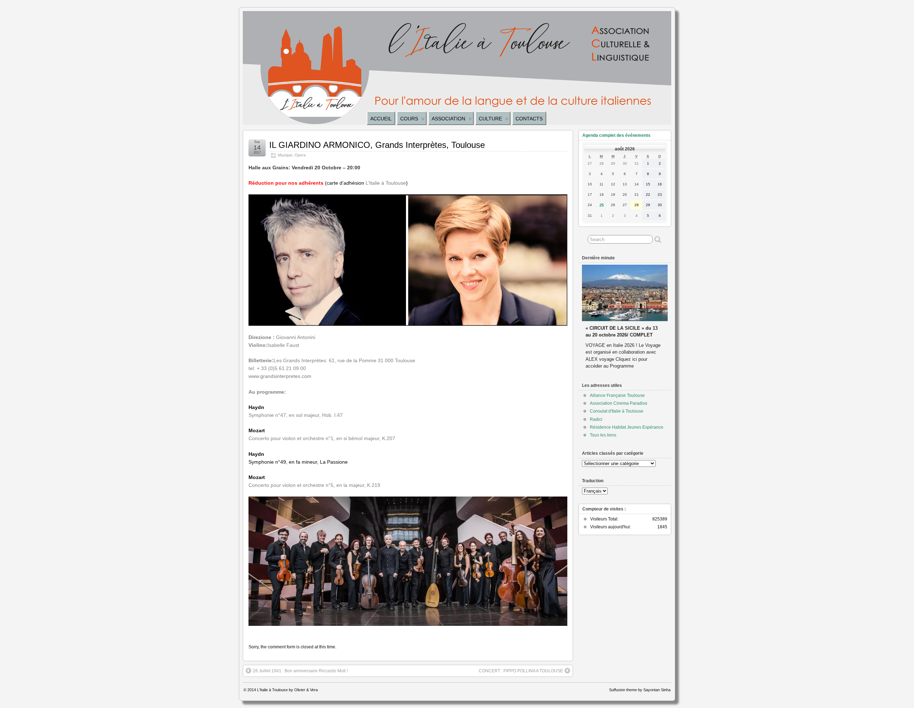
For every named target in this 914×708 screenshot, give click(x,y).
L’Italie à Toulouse (386, 183)
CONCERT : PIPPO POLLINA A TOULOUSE (521, 670)
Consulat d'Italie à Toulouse (616, 411)
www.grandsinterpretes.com (279, 376)
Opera (300, 155)
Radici (596, 419)
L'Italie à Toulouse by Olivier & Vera (287, 690)
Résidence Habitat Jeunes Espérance (626, 427)
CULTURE (490, 118)
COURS (409, 118)
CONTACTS (529, 118)
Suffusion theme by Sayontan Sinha (640, 690)
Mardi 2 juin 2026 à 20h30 (614, 321)
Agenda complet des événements (616, 135)
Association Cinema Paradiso (618, 403)
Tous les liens (603, 435)
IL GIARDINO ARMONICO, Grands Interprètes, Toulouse (377, 145)
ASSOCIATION (448, 118)
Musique (285, 155)
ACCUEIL (381, 118)
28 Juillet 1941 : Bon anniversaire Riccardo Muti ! (300, 670)
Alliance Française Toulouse (617, 395)
